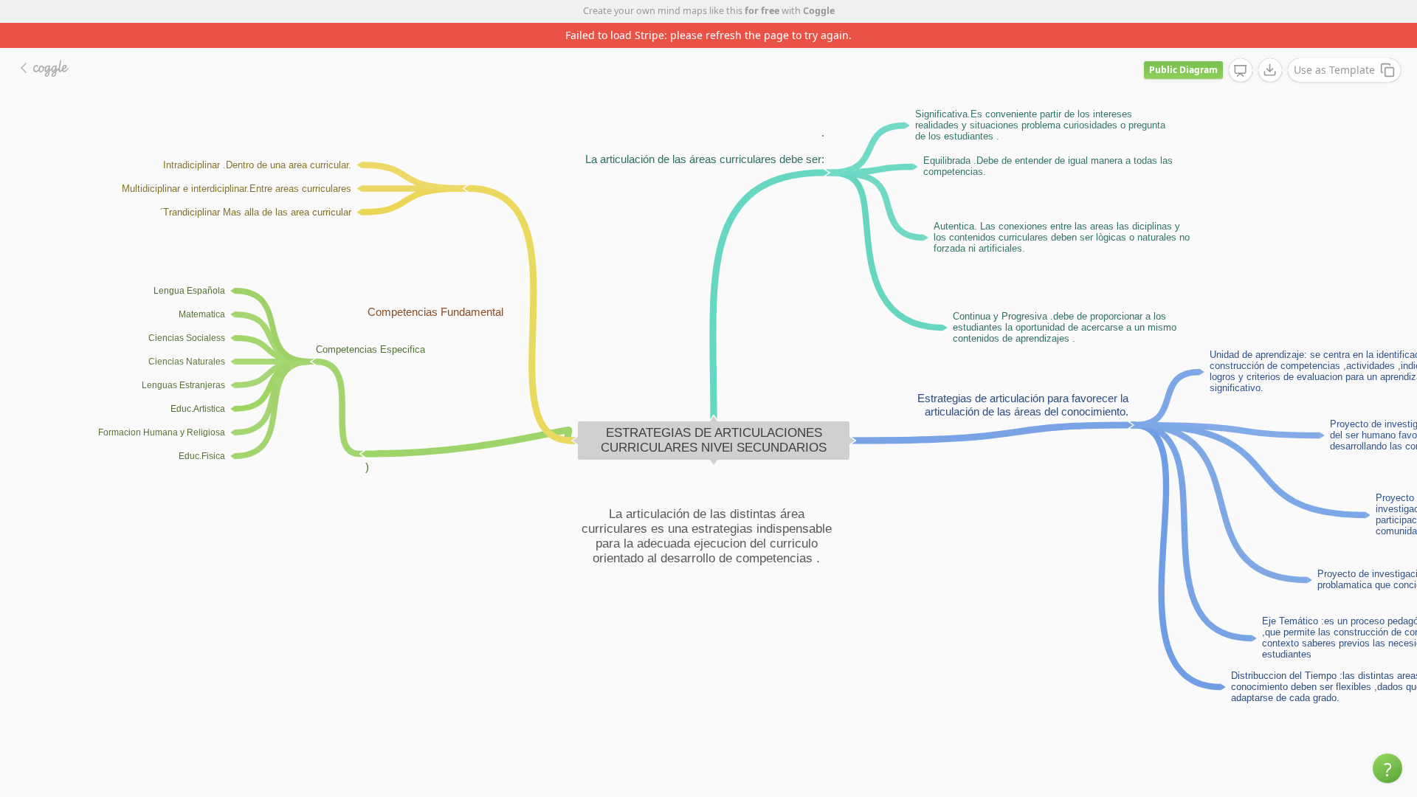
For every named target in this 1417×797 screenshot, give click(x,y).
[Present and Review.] (1240, 71)
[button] (1387, 768)
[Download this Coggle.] (1270, 70)
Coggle (819, 10)
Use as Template (1334, 70)
